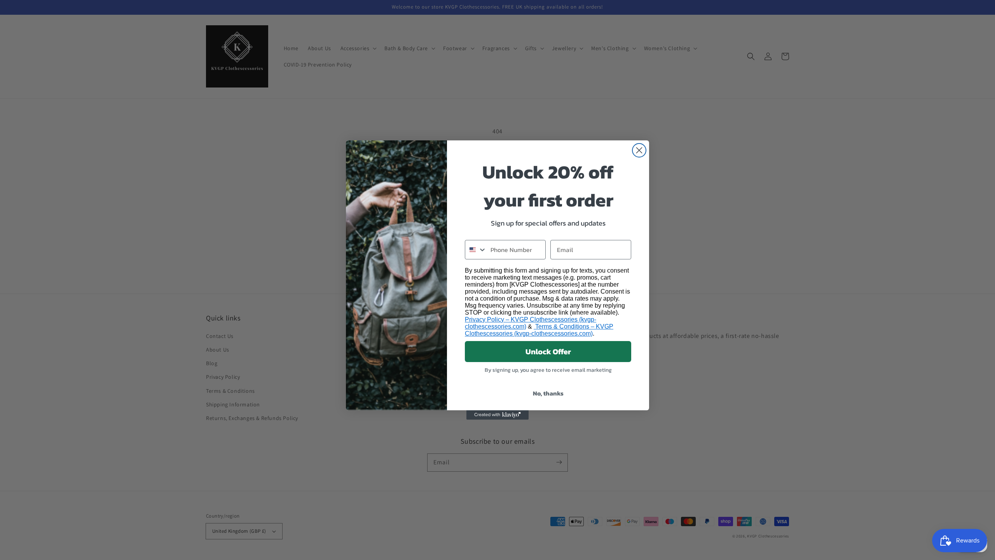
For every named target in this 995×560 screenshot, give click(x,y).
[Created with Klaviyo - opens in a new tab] (497, 415)
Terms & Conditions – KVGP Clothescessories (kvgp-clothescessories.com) (539, 330)
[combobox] (476, 249)
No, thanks (548, 393)
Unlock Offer (548, 351)
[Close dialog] (639, 150)
